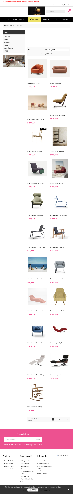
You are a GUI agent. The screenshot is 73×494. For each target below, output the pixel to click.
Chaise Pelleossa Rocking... (34, 406)
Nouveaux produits (9, 466)
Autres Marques (19, 19)
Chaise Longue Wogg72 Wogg (35, 375)
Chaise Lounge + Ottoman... (57, 375)
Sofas (6, 39)
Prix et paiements (44, 463)
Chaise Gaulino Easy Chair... (35, 151)
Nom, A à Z (59, 50)
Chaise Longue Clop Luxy (57, 151)
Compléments (8, 48)
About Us (46, 19)
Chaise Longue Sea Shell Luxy (58, 311)
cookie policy (33, 490)
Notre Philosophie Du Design (26, 480)
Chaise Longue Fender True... (35, 215)
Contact (65, 19)
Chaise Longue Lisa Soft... (57, 247)
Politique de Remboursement (42, 472)
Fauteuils (7, 37)
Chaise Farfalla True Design (57, 115)
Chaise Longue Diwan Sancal (35, 183)
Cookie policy (25, 466)
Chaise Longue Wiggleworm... (58, 343)
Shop (7, 19)
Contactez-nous (25, 476)
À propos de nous (26, 461)
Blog (55, 19)
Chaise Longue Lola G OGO (34, 279)
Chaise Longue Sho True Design (36, 343)
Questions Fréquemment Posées (27, 472)
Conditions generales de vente (44, 467)
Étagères (7, 42)
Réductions (34, 19)
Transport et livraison (45, 461)
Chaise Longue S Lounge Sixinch (36, 311)
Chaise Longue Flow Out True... (58, 215)
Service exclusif (8, 461)
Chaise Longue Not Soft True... (58, 279)
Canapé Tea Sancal (55, 83)
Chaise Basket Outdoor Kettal (35, 119)
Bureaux (7, 45)
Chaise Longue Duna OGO (57, 183)
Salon (6, 32)
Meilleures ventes (9, 469)
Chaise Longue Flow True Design (36, 247)
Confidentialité (25, 463)
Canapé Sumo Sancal (33, 83)
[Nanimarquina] (14, 61)
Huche (6, 51)
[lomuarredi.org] (62, 455)
